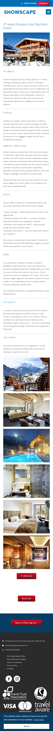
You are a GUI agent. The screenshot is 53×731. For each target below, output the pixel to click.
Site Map (10, 669)
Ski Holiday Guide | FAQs (16, 656)
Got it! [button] (26, 726)
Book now (26, 598)
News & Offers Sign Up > (26, 623)
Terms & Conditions (14, 662)
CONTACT (43, 3)
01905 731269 (30, 3)
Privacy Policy (12, 665)
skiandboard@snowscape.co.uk (16, 645)
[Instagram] (17, 679)
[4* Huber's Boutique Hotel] (26, 49)
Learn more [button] (39, 720)
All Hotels (27, 576)
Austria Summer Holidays (16, 659)
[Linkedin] (9, 679)
